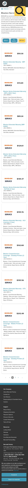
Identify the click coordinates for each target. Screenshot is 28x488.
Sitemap (6, 432)
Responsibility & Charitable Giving (13, 399)
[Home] (2, 8)
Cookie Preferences (9, 419)
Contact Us (6, 394)
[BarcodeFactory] (4, 3)
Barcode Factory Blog (9, 439)
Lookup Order (7, 429)
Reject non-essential (14, 479)
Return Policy (7, 409)
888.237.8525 (13, 456)
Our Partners (7, 397)
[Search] (20, 11)
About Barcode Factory (10, 392)
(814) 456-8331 (9, 454)
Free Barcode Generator (10, 437)
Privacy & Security (8, 417)
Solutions (6, 434)
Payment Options (8, 414)
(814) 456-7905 (19, 454)
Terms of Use (7, 422)
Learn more (16, 470)
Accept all (14, 475)
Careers (6, 402)
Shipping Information (9, 412)
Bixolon (6, 8)
